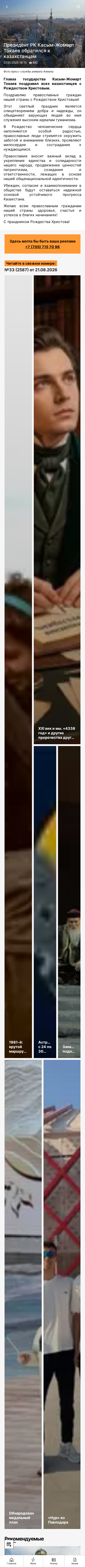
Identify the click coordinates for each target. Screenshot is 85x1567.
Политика (10, 39)
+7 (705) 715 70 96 (42, 247)
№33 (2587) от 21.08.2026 (31, 269)
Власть (22, 39)
